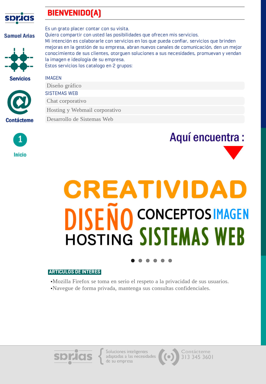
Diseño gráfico (64, 85)
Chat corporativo (66, 101)
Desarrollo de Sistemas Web (80, 119)
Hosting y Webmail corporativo (84, 110)
